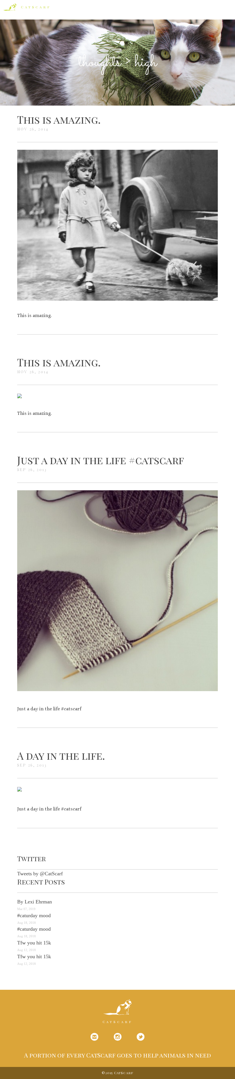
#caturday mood (34, 915)
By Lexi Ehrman (34, 901)
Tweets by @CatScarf (40, 873)
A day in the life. (61, 755)
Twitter (31, 858)
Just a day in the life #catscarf (100, 460)
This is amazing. (59, 119)
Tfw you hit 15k (34, 942)
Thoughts (100, 62)
